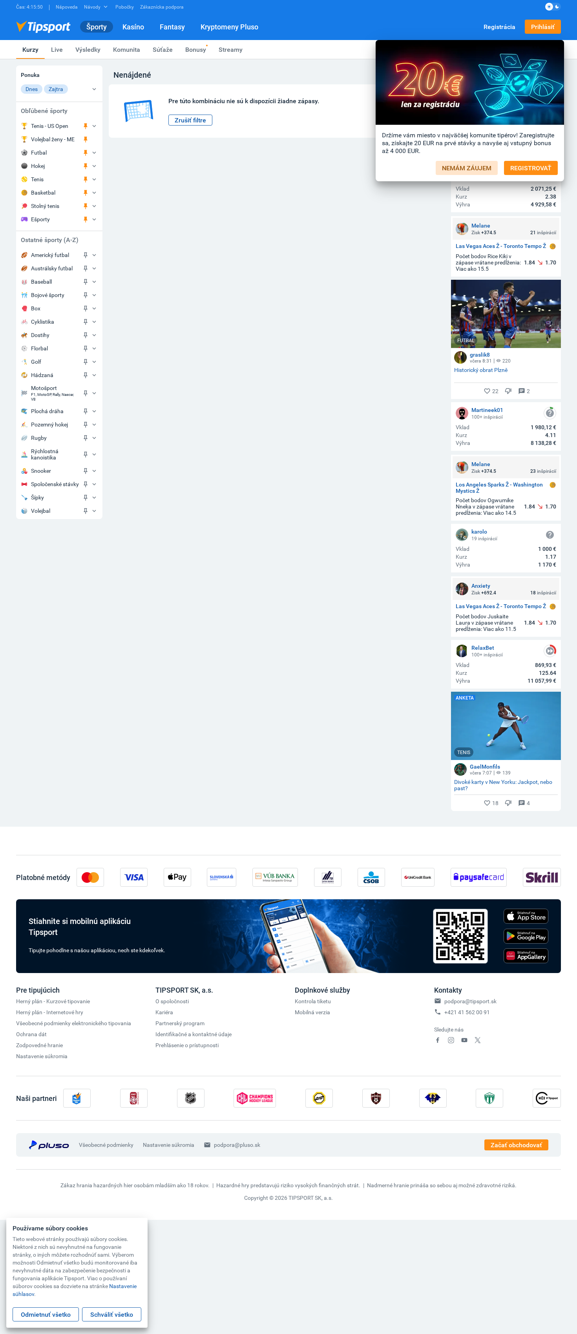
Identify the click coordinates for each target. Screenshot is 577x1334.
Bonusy (195, 49)
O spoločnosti (172, 1001)
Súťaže (163, 49)
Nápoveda (67, 6)
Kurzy (30, 49)
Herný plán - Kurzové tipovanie (53, 1001)
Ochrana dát (31, 1034)
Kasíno (133, 26)
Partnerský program (180, 1023)
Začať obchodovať (516, 1145)
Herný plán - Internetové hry (49, 1012)
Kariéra (164, 1012)
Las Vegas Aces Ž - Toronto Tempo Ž (501, 246)
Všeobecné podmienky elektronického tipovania (73, 1023)
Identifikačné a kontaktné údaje (193, 1034)
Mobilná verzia (312, 1012)
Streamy (231, 49)
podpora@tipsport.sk (470, 1001)
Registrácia (499, 26)
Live (57, 49)
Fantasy (172, 26)
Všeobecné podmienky (106, 1144)
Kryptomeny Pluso (229, 26)
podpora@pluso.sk (237, 1144)
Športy (96, 26)
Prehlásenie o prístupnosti (187, 1045)
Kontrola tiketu (313, 1001)
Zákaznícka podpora (162, 6)
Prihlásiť (543, 26)
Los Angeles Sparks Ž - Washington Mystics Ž (499, 487)
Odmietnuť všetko (46, 1314)
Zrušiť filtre (190, 120)
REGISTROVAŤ (530, 168)
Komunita (126, 49)
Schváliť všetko (111, 1314)
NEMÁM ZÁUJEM (466, 168)
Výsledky (87, 49)
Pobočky (124, 6)
